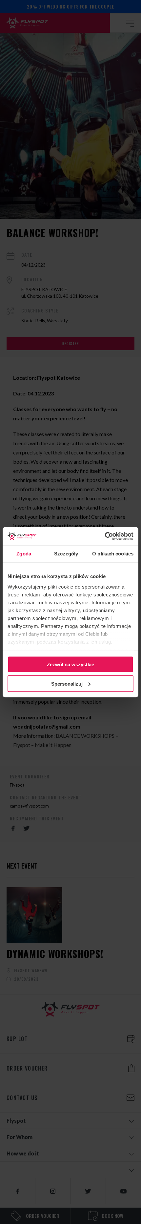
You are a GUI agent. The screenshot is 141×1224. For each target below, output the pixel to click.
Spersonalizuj (67, 683)
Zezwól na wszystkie (70, 664)
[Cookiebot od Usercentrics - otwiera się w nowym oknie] (104, 536)
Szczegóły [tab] (66, 553)
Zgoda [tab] (23, 553)
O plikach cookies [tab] (112, 553)
